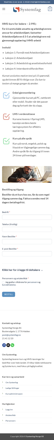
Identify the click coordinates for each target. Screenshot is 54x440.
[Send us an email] (8, 345)
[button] (3, 9)
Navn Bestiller (9, 236)
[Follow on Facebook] (4, 345)
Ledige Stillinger (12, 388)
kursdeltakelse (9, 284)
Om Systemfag (12, 382)
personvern (32, 282)
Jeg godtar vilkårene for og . (21, 283)
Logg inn (9, 409)
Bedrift (6, 212)
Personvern (11, 421)
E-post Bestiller (10, 248)
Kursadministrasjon (14, 394)
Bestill (8, 294)
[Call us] (12, 345)
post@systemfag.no (40, 2)
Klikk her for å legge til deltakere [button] (21, 269)
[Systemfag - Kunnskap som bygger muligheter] (27, 9)
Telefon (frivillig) (9, 224)
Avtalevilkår (11, 415)
